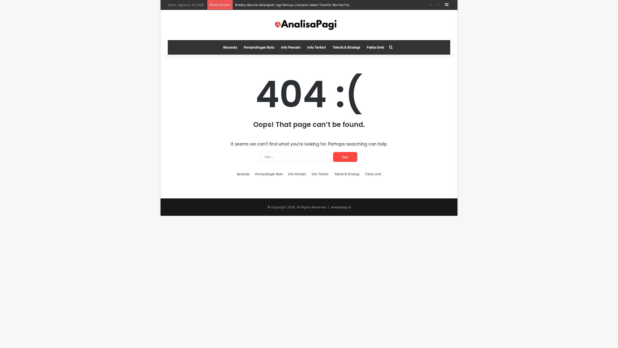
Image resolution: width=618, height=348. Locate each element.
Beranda (230, 47)
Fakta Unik (375, 47)
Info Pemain (291, 47)
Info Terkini (316, 47)
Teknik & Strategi (346, 47)
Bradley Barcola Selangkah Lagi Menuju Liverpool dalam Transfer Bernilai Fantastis (296, 5)
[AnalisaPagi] (309, 25)
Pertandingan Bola (259, 47)
